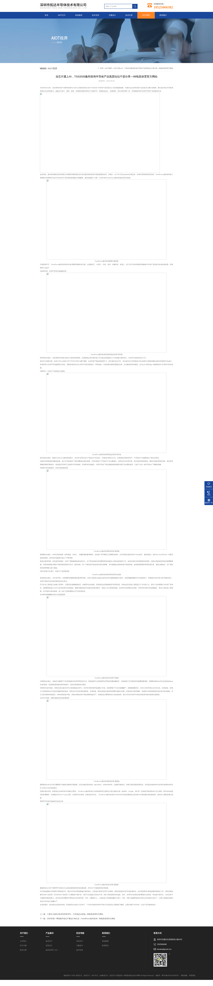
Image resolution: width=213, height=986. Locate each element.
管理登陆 (192, 975)
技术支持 (95, 15)
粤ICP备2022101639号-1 (170, 975)
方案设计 (112, 15)
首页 (46, 15)
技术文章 (129, 15)
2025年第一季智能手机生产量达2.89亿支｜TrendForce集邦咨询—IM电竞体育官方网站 (81, 919)
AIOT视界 (146, 15)
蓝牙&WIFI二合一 (52, 950)
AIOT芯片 (62, 15)
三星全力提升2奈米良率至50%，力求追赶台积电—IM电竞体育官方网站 (75, 914)
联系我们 (163, 15)
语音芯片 (49, 945)
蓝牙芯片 (49, 941)
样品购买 (78, 15)
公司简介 (23, 941)
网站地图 (184, 975)
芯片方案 (23, 945)
